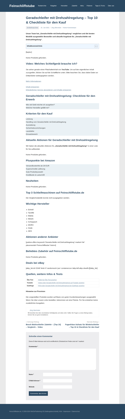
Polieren (89, 6)
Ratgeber (53, 6)
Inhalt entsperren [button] (32, 87)
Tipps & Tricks (100, 6)
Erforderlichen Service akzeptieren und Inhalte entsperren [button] (48, 90)
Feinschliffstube (22, 6)
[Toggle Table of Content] (95, 46)
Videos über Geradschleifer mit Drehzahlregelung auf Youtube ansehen (61, 283)
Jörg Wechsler (56, 28)
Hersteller (64, 6)
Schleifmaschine (32, 28)
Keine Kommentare (69, 28)
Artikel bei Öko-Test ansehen (47, 280)
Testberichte (42, 6)
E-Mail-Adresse (34, 380)
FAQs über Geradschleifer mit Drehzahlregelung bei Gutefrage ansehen (61, 286)
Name (31, 374)
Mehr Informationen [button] (33, 81)
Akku (82, 6)
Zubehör (74, 6)
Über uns (111, 6)
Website (31, 387)
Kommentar (33, 346)
